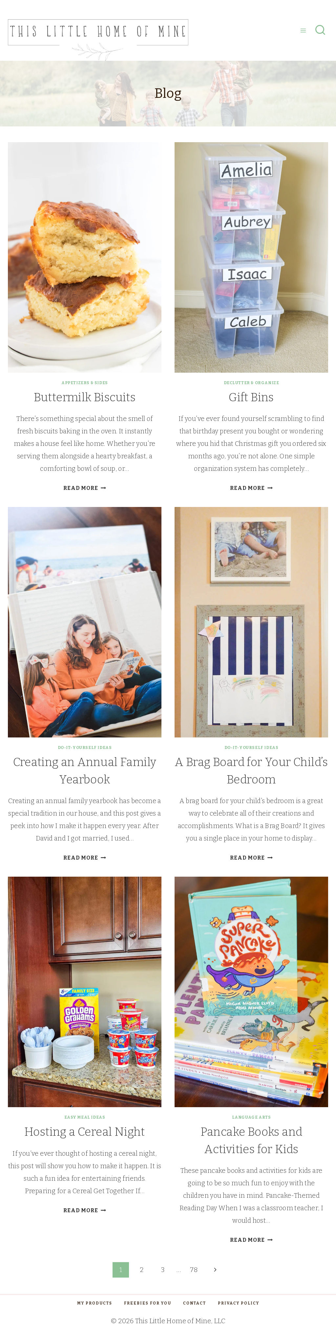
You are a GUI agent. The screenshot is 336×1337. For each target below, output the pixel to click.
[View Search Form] (320, 30)
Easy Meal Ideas (84, 1117)
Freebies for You (147, 1303)
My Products (94, 1303)
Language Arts (251, 1117)
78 (194, 1270)
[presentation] (84, 257)
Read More (84, 488)
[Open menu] (303, 30)
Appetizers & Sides (84, 383)
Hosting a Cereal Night (84, 1132)
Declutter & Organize (251, 383)
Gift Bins (251, 397)
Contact (194, 1303)
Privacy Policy (238, 1303)
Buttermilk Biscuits (85, 397)
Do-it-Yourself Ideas (85, 747)
